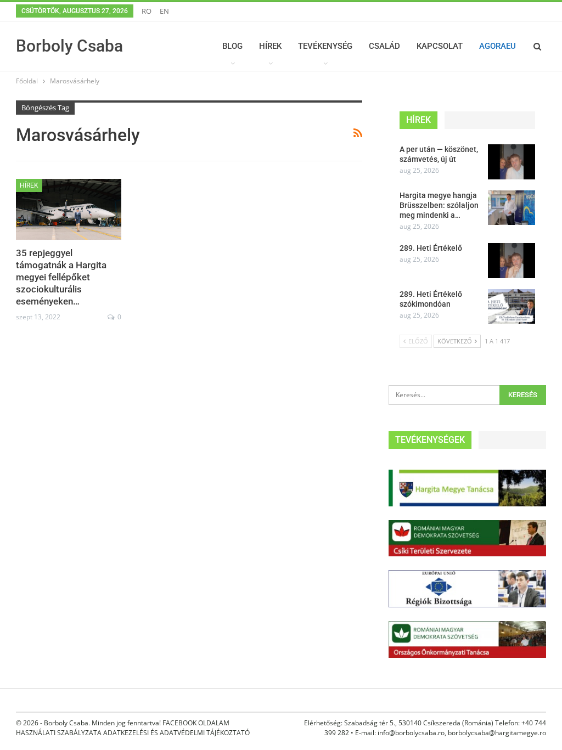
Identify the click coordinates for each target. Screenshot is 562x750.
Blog (232, 46)
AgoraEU (497, 46)
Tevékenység (325, 46)
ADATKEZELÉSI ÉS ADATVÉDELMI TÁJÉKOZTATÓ (176, 732)
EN (164, 11)
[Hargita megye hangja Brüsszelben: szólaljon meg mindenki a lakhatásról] (511, 207)
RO (146, 11)
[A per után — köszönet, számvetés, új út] (511, 161)
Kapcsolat (440, 46)
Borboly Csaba (69, 45)
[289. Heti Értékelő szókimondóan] (511, 306)
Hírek (270, 46)
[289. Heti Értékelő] (511, 260)
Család (384, 46)
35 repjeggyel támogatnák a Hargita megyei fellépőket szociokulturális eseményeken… (61, 277)
